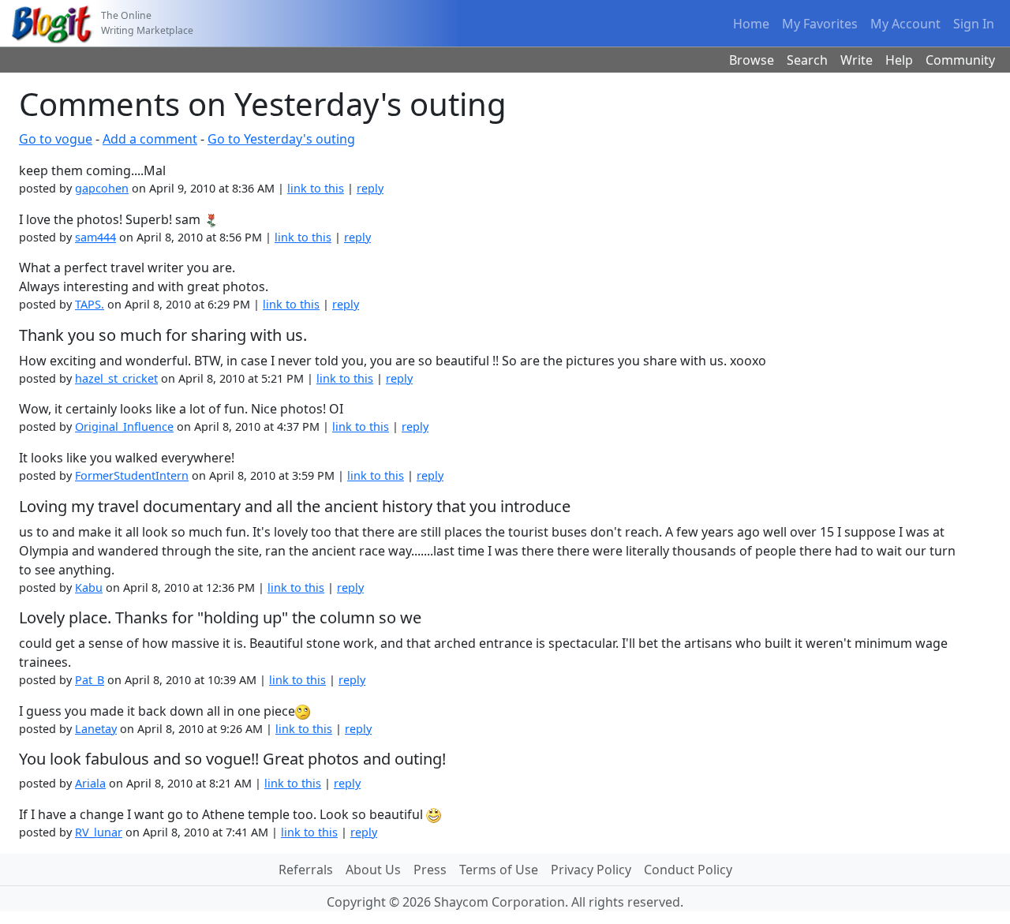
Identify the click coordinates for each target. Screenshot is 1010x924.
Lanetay (96, 728)
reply (370, 188)
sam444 (95, 237)
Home (751, 23)
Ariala (90, 783)
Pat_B (89, 679)
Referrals (306, 869)
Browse (751, 60)
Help (899, 60)
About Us (373, 869)
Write (856, 60)
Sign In (973, 23)
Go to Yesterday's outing (281, 139)
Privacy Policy (591, 869)
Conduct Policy (688, 869)
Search (807, 60)
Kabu (89, 587)
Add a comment (150, 139)
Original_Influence (124, 426)
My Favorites (820, 23)
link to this (315, 188)
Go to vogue (55, 139)
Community (960, 60)
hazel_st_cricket (116, 378)
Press (430, 869)
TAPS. (89, 304)
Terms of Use (498, 869)
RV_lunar (98, 832)
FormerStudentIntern (132, 475)
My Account (905, 23)
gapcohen (102, 188)
